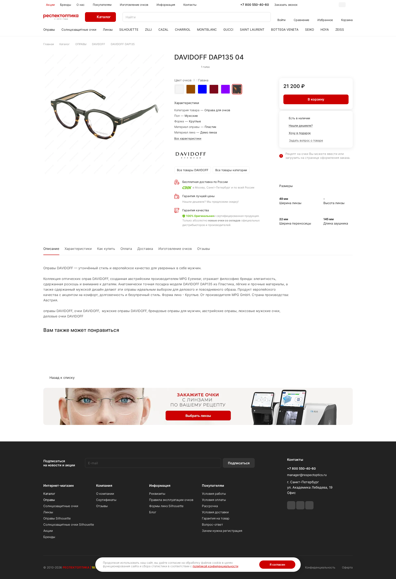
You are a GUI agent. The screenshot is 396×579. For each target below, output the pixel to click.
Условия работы (214, 494)
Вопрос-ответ (212, 524)
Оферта (347, 567)
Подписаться (239, 463)
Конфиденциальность (320, 567)
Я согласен (277, 564)
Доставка (145, 249)
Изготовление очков (175, 249)
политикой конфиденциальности (215, 566)
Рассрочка (210, 506)
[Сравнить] (339, 66)
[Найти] (265, 17)
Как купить (106, 249)
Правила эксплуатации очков (171, 500)
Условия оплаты (214, 500)
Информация (159, 485)
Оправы (49, 500)
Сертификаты (106, 500)
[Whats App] (300, 505)
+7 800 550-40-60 (254, 5)
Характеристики (78, 249)
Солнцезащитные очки (60, 506)
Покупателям (213, 485)
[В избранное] (331, 66)
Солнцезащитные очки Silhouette (68, 524)
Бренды (49, 537)
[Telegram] (291, 505)
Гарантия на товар (215, 518)
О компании (105, 494)
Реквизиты (157, 494)
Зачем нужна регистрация (222, 531)
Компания (104, 485)
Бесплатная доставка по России (205, 182)
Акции (48, 531)
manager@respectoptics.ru (307, 475)
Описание (51, 249)
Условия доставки (215, 512)
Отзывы (203, 249)
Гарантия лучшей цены (198, 196)
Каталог (49, 494)
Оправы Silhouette (57, 518)
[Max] (309, 505)
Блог (152, 512)
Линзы (48, 512)
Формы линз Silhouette (166, 506)
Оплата (126, 249)
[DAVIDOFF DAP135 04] (104, 114)
